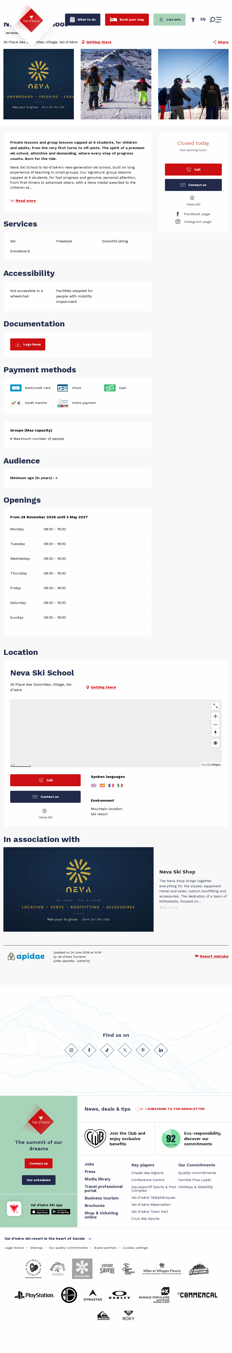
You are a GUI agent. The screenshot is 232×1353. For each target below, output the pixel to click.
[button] (203, 19)
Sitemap (36, 1247)
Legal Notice (14, 1247)
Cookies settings (135, 1247)
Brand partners (105, 1247)
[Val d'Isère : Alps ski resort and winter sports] (27, 17)
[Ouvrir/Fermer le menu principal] (216, 19)
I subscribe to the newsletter (175, 1109)
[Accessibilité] (193, 19)
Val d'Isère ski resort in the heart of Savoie (45, 1238)
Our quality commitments (68, 1247)
